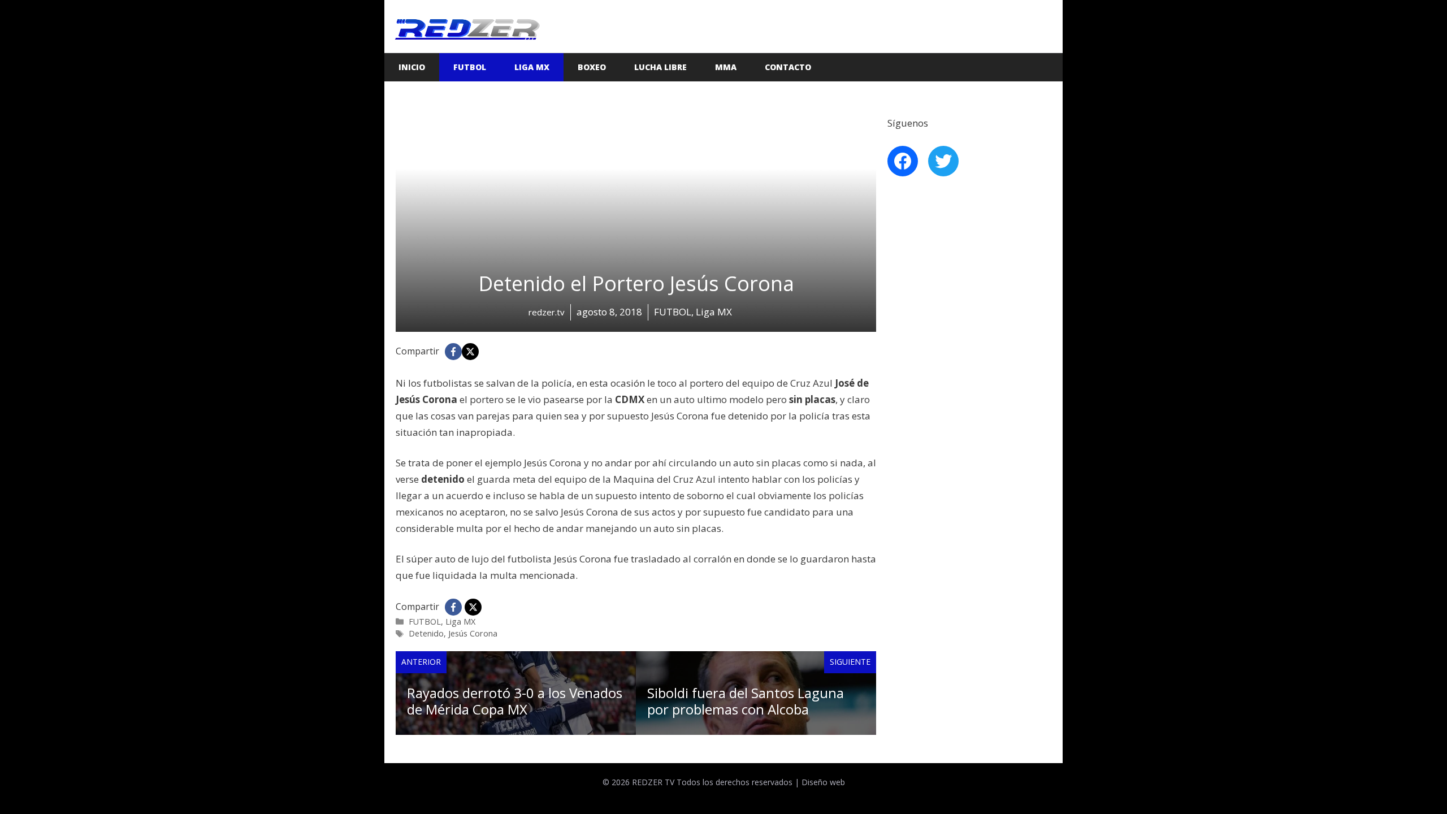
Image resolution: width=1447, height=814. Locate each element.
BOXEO (592, 67)
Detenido (426, 633)
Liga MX (531, 67)
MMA (726, 67)
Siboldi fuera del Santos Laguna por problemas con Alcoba (745, 700)
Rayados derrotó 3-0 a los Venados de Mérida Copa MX (514, 700)
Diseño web (823, 782)
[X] (470, 351)
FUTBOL (469, 67)
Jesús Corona (472, 633)
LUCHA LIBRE (660, 67)
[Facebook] (453, 351)
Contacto (788, 67)
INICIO (411, 67)
